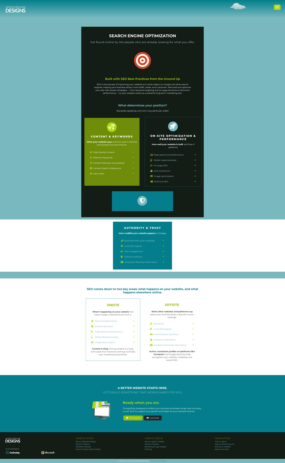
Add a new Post (222, 449)
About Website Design (86, 441)
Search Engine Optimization (88, 449)
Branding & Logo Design (155, 447)
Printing (148, 449)
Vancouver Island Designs (158, 461)
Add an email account (224, 444)
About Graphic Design (154, 441)
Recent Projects (83, 444)
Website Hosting (83, 447)
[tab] (112, 152)
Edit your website (223, 447)
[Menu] (277, 7)
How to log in (221, 441)
